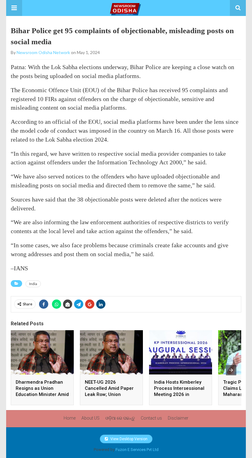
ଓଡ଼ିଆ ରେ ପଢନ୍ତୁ (120, 418)
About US (90, 418)
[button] (14, 8)
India (33, 283)
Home (70, 418)
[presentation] (231, 370)
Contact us (151, 418)
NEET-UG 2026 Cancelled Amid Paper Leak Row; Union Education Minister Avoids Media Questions (111, 394)
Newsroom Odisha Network (43, 52)
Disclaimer (178, 418)
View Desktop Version (128, 439)
